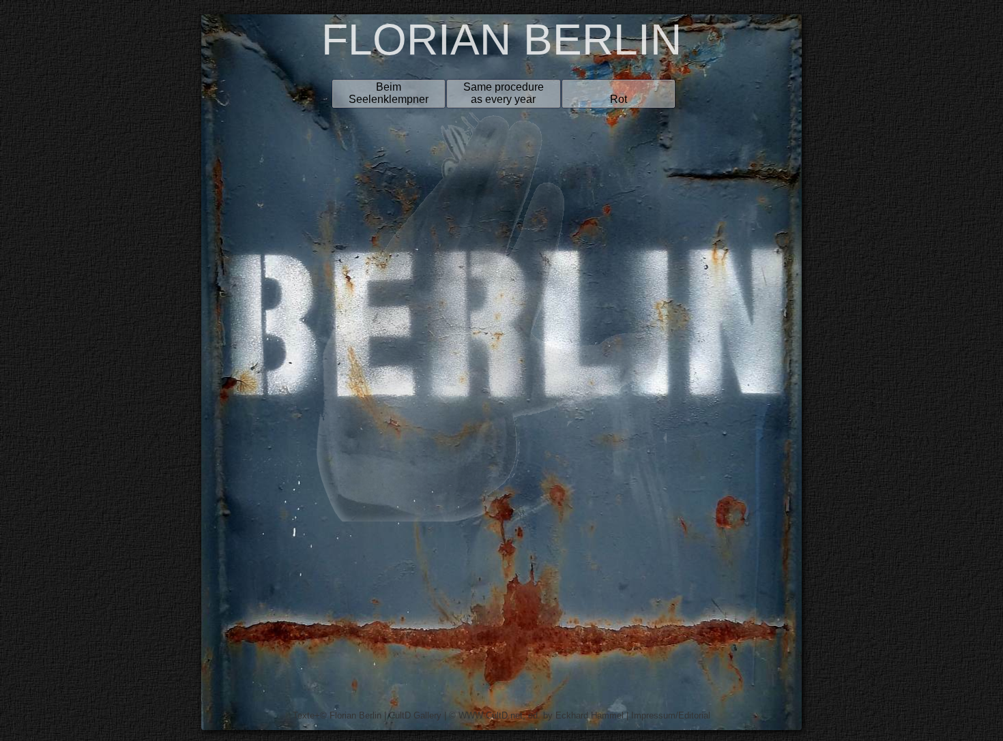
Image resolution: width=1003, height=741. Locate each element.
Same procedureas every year (503, 93)
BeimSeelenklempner (388, 93)
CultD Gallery (415, 715)
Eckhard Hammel (589, 715)
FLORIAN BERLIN (501, 39)
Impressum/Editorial (670, 715)
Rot (618, 99)
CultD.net (504, 715)
